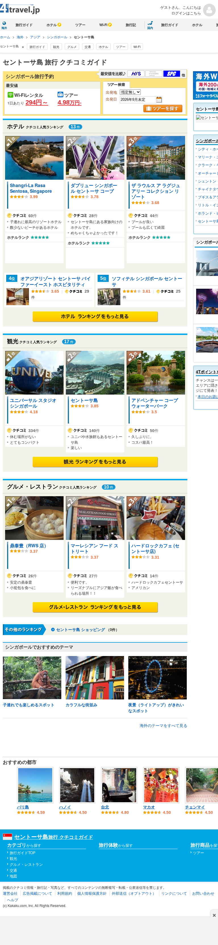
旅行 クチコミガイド (53, 836)
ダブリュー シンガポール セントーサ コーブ (94, 188)
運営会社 (10, 893)
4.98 (69, 102)
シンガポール (57, 36)
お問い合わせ (203, 893)
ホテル (52, 24)
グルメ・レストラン (26, 864)
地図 (13, 876)
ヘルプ (12, 899)
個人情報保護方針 (92, 893)
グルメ (72, 46)
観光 (56, 46)
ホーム (5, 36)
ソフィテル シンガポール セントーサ (147, 281)
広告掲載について (37, 893)
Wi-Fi (103, 24)
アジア (35, 36)
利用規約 (64, 893)
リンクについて (174, 893)
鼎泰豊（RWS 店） (29, 545)
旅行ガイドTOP (22, 852)
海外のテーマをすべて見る (163, 725)
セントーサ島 (84, 400)
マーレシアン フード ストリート (94, 548)
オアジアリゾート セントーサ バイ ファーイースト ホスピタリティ (55, 281)
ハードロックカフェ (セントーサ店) (155, 548)
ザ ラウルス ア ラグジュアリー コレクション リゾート (155, 191)
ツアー (80, 24)
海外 (20, 36)
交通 (88, 46)
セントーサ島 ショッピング (80, 629)
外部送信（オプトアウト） (134, 893)
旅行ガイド (24, 24)
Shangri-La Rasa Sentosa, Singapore (31, 188)
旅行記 (131, 24)
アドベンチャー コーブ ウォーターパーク (154, 403)
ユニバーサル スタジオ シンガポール (33, 403)
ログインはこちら (186, 13)
